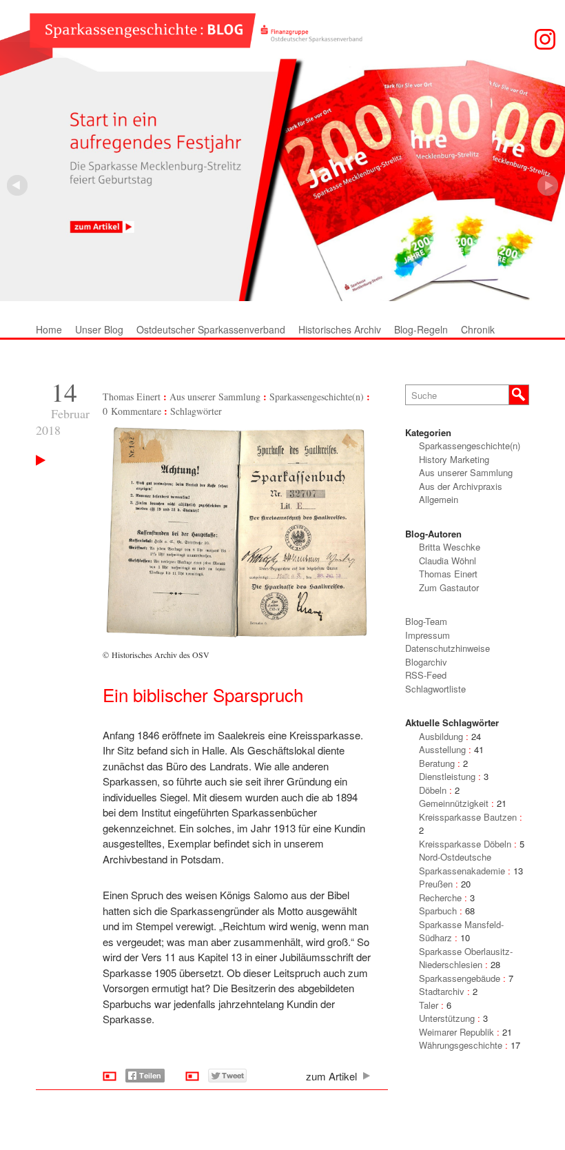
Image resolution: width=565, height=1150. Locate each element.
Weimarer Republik (456, 1031)
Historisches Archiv (339, 329)
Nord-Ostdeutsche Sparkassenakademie (462, 863)
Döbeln (432, 790)
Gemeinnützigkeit (454, 803)
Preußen (436, 883)
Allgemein (438, 499)
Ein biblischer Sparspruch (203, 694)
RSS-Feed (425, 674)
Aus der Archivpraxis (460, 486)
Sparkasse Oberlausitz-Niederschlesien (466, 958)
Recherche (440, 897)
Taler (428, 1005)
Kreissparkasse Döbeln (465, 843)
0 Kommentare (132, 411)
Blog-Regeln (421, 329)
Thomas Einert (132, 396)
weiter (17, 185)
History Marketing (454, 459)
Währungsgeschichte (460, 1044)
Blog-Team (426, 621)
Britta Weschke (449, 546)
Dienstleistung (447, 776)
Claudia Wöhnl (447, 560)
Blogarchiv (426, 661)
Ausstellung (442, 749)
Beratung (437, 763)
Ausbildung (441, 736)
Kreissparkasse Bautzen (468, 816)
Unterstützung (447, 1018)
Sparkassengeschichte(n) (316, 396)
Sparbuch (438, 910)
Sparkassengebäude (459, 978)
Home (49, 329)
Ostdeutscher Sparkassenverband (210, 329)
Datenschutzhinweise (447, 648)
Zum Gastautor (449, 587)
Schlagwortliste (435, 688)
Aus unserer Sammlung (215, 396)
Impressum (427, 634)
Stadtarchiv (441, 991)
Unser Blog (99, 329)
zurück (548, 185)
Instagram (545, 39)
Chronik (478, 329)
